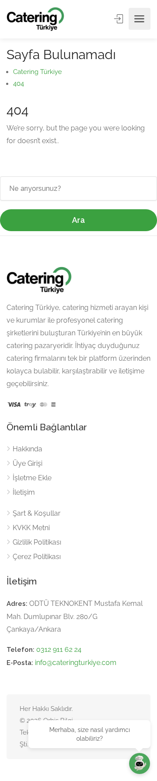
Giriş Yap (119, 19)
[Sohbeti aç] (139, 763)
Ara (78, 220)
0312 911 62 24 (59, 649)
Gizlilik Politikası (37, 542)
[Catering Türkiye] (35, 19)
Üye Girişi (27, 463)
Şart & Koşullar (37, 513)
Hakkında (27, 449)
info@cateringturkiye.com (75, 662)
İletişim (24, 492)
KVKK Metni (31, 528)
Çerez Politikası (37, 556)
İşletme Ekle (32, 478)
